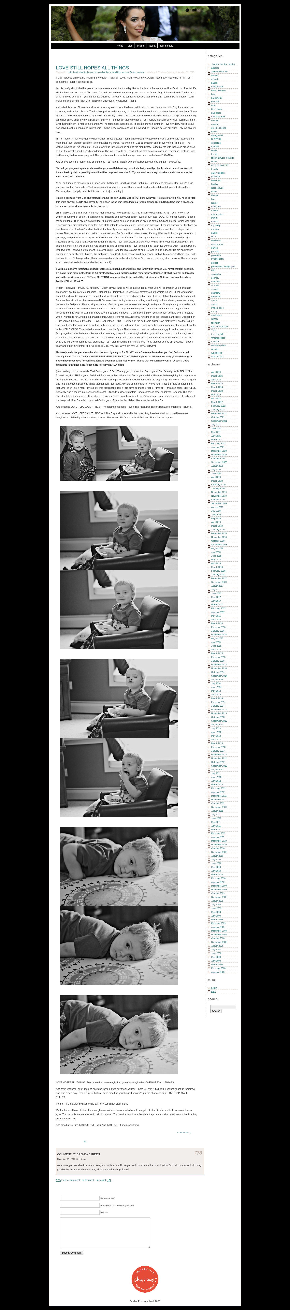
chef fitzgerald (218, 116)
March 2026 (217, 376)
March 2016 (217, 623)
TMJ (213, 330)
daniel (214, 131)
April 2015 (216, 649)
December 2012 (219, 754)
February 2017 (218, 608)
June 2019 (216, 514)
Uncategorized (218, 338)
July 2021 (216, 424)
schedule (215, 281)
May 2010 (216, 867)
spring (214, 304)
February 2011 (218, 833)
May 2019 (216, 518)
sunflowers (216, 315)
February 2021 (218, 443)
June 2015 (216, 646)
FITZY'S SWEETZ (220, 165)
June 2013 (216, 732)
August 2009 (217, 901)
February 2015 (218, 657)
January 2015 (218, 661)
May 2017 (216, 597)
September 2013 (219, 721)
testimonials (166, 45)
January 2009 (218, 927)
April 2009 (216, 916)
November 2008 (219, 934)
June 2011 (216, 818)
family (214, 150)
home (120, 45)
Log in (214, 988)
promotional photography (223, 266)
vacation (215, 341)
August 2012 (217, 769)
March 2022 (217, 402)
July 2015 (216, 642)
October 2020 (218, 458)
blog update (216, 109)
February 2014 (218, 702)
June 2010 (216, 863)
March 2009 (217, 919)
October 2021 (218, 417)
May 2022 (216, 394)
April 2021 (216, 436)
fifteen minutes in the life (222, 158)
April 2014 (216, 694)
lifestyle (214, 195)
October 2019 (218, 499)
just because (108, 72)
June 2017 (216, 593)
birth (213, 105)
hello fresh (216, 180)
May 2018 (216, 559)
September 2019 (219, 503)
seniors (214, 289)
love (124, 72)
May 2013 (216, 736)
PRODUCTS (217, 259)
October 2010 (218, 848)
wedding (215, 349)
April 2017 (216, 601)
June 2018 (216, 556)
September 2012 (219, 766)
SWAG (214, 319)
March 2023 (217, 391)
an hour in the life (219, 71)
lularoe (214, 203)
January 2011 (217, 837)
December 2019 (219, 492)
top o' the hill (217, 334)
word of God (217, 356)
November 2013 (219, 713)
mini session (217, 214)
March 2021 (217, 439)
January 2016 (218, 631)
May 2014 (216, 691)
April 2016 (216, 619)
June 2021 (216, 428)
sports (214, 300)
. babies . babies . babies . (223, 64)
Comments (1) (184, 1132)
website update (218, 345)
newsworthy (217, 244)
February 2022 (218, 406)
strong (214, 311)
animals (215, 75)
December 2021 (219, 413)
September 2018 (219, 544)
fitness (214, 161)
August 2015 (217, 638)
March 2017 (217, 604)
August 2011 (217, 811)
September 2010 (219, 852)
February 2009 (218, 923)
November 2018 (219, 537)
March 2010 (217, 874)
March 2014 (217, 698)
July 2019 (216, 511)
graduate (215, 176)
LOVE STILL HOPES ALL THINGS (92, 67)
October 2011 (217, 803)
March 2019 (217, 526)
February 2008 (218, 968)
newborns (216, 240)
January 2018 (218, 574)
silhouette (215, 296)
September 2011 (219, 807)
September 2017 (219, 582)
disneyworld (217, 135)
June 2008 (216, 953)
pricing (141, 45)
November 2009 (219, 889)
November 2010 (219, 844)
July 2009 (216, 904)
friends (214, 169)
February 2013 (218, 747)
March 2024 (217, 387)
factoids (215, 146)
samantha (216, 274)
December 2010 (219, 841)
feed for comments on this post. (75, 1180)
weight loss (216, 353)
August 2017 (217, 586)
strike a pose (217, 308)
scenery (215, 278)
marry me (216, 206)
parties (214, 248)
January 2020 (218, 488)
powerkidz (216, 255)
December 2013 (219, 709)
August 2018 (217, 548)
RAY (213, 270)
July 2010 (216, 859)
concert (215, 120)
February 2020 (218, 484)
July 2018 (216, 552)
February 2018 (218, 571)
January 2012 (218, 792)
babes (214, 83)
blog (130, 45)
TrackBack (103, 1180)
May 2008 (216, 957)
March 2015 (217, 653)
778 (198, 1152)
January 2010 (218, 882)
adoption (215, 68)
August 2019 (217, 507)
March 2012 (217, 784)
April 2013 (216, 739)
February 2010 (218, 878)
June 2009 (216, 908)
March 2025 (217, 383)
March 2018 (217, 567)
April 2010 (216, 871)
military (214, 210)
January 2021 (218, 447)
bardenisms (86, 72)
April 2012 (216, 781)
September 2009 (219, 897)
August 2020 (217, 466)
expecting (97, 72)
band (213, 94)
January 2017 (218, 612)
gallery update (218, 173)
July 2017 (216, 589)
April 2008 (216, 961)
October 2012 (218, 762)
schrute (215, 285)
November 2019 (219, 496)
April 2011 (216, 826)
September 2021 (219, 421)
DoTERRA (216, 139)
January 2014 (218, 706)
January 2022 (218, 409)
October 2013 (218, 717)
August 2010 (217, 856)
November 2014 (219, 668)
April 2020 (216, 477)
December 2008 (219, 931)
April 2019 (216, 522)
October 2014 (218, 672)
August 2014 (217, 679)
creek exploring (218, 128)
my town (215, 229)
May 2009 (216, 912)
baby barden (74, 72)
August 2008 (217, 946)
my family (130, 72)
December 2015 (219, 634)
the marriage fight (219, 326)
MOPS (214, 218)
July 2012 (216, 773)
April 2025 (216, 379)
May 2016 (216, 616)
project (214, 263)
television (215, 323)
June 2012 (216, 777)
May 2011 (216, 822)
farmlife (214, 154)
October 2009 (218, 893)
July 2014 (216, 683)
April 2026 (216, 372)
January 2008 (218, 972)
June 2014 (216, 687)
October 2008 (218, 938)
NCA (213, 236)
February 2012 (218, 788)
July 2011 (215, 814)
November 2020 (219, 454)
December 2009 (219, 886)
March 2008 (217, 964)
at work (214, 79)
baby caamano (218, 90)
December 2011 (218, 796)
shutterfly (215, 293)
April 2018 (216, 563)
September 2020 (219, 462)
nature (214, 233)
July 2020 (216, 469)
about (152, 45)
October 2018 (218, 541)
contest (214, 124)
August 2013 (217, 724)
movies (214, 221)
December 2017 (219, 578)
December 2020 (219, 451)
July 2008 (216, 949)
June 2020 (216, 473)
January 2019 (218, 529)
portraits (140, 72)
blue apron (216, 113)
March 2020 (217, 481)
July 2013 (216, 728)
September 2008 (219, 942)
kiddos (118, 72)
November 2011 (218, 799)
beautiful (215, 101)
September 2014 (219, 676)
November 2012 (219, 758)
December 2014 (219, 664)
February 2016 (218, 627)
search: (213, 999)
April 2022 (216, 398)
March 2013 (217, 743)
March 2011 (217, 829)
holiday (214, 184)
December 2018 (219, 533)
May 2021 (216, 432)
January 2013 (218, 751)
